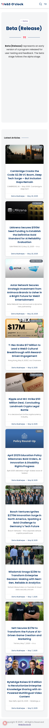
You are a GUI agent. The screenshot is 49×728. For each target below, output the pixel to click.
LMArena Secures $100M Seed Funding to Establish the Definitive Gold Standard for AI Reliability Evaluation (24, 235)
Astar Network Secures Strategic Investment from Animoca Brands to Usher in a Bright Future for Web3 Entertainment (24, 292)
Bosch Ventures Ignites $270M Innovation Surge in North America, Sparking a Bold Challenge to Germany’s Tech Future (24, 519)
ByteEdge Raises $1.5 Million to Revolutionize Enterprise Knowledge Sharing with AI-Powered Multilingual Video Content (24, 689)
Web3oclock (24, 724)
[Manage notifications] (5, 723)
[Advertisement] (24, 90)
